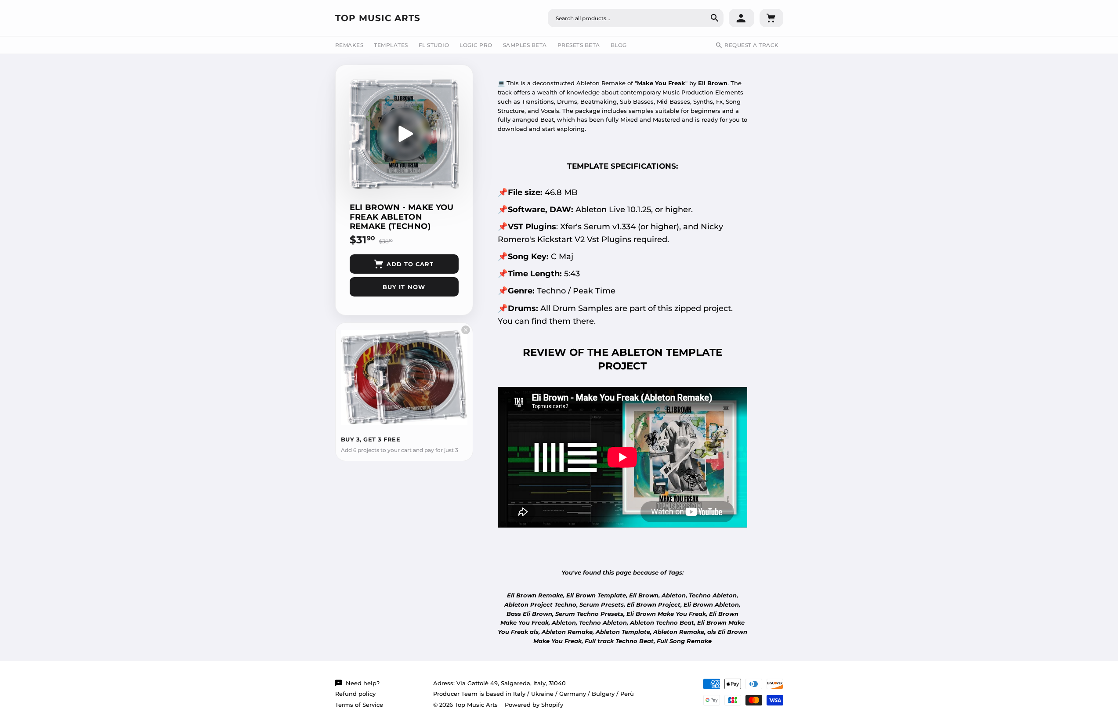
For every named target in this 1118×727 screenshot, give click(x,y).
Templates (391, 45)
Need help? (363, 683)
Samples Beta (525, 45)
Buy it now (404, 286)
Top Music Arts (377, 18)
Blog (619, 45)
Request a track (751, 45)
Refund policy (355, 693)
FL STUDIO (434, 45)
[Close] (465, 330)
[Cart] (771, 18)
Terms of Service (359, 704)
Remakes (349, 45)
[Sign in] (741, 18)
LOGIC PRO (476, 45)
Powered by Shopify (534, 704)
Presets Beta (578, 45)
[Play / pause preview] (404, 134)
